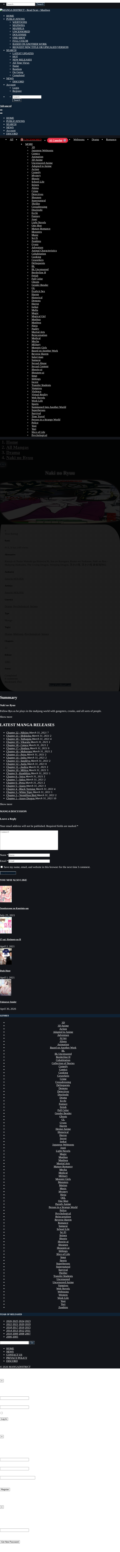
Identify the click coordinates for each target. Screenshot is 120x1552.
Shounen (36, 197)
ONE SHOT (18, 37)
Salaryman (37, 356)
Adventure (37, 247)
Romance (111, 139)
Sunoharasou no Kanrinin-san (14, 908)
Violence (36, 391)
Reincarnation (39, 335)
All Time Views (20, 62)
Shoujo (35, 178)
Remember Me (11, 1413)
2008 (21, 1333)
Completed (18, 75)
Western (63, 1294)
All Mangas (17, 447)
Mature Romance (41, 228)
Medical (36, 338)
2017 (15, 1327)
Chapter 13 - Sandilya (18, 760)
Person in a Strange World (46, 419)
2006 (9, 1336)
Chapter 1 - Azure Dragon (20, 798)
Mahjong (18, 634)
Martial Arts (38, 331)
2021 (15, 1324)
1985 (7, 661)
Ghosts (35, 281)
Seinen (35, 184)
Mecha (35, 341)
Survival (36, 413)
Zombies (36, 241)
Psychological (39, 435)
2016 (21, 1327)
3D (33, 147)
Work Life (37, 400)
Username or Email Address (15, 1526)
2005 (15, 1336)
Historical (37, 297)
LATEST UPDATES (23, 53)
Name (15, 65)
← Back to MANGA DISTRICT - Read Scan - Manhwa (30, 1430)
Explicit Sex (38, 291)
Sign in (4, 1387)
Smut (34, 375)
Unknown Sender (8, 1002)
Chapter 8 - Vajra (16, 776)
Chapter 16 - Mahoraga (19, 751)
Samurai (36, 360)
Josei (34, 219)
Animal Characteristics (44, 250)
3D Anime (37, 159)
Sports (35, 403)
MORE (29, 144)
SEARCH (11, 50)
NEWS (10, 78)
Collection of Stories (63, 1063)
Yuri (34, 428)
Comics (36, 153)
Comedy (36, 172)
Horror (35, 303)
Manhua (36, 319)
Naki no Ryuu (19, 457)
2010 (9, 1333)
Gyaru (35, 244)
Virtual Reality (40, 394)
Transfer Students (41, 385)
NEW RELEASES (22, 59)
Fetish (35, 275)
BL (33, 266)
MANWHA (18, 25)
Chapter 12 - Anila (16, 763)
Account (11, 84)
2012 (21, 1330)
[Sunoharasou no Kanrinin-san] (6, 901)
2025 (15, 1321)
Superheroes (38, 410)
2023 (28, 1321)
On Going (17, 72)
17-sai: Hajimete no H (10, 939)
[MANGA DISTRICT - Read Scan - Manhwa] (25, 10)
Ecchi (35, 213)
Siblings (36, 378)
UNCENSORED (21, 31)
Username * (6, 1456)
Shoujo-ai (37, 369)
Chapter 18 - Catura (17, 745)
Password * (6, 1403)
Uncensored (63, 1279)
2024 (21, 1321)
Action (35, 169)
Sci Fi (35, 238)
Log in (3, 1495)
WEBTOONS (19, 22)
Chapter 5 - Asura (16, 785)
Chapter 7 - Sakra (16, 779)
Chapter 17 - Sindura (18, 748)
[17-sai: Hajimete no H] (6, 932)
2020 (21, 1324)
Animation (37, 156)
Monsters (37, 231)
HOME (10, 15)
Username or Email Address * (16, 1394)
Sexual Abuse (39, 363)
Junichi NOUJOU (14, 578)
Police (35, 422)
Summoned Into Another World (49, 407)
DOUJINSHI (19, 34)
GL (33, 288)
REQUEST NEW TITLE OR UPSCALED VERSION (40, 47)
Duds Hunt (5, 970)
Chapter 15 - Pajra (16, 754)
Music (35, 234)
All (11, 139)
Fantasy (36, 216)
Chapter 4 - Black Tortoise (21, 789)
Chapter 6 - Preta (15, 782)
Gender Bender (40, 285)
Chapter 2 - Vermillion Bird (21, 795)
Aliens (35, 188)
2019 (28, 1324)
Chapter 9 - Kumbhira (18, 773)
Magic (35, 313)
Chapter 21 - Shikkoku (19, 735)
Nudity (35, 328)
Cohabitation (39, 253)
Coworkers (38, 259)
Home (12, 442)
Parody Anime (63, 1204)
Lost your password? (11, 1424)
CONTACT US (14, 1354)
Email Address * (9, 1465)
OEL (63, 1197)
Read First (54, 684)
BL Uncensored (40, 269)
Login (15, 87)
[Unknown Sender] (5, 994)
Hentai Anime (63, 1129)
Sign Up (5, 1443)
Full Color (37, 278)
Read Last (65, 684)
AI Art (63, 1038)
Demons (36, 300)
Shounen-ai (38, 372)
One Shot (37, 225)
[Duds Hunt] (6, 963)
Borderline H (39, 272)
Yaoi (34, 425)
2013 (15, 1330)
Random (17, 69)
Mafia (35, 310)
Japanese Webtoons (42, 150)
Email (3, 860)
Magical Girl (39, 316)
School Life (38, 181)
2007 (28, 1333)
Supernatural (39, 200)
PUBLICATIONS (15, 19)
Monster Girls (39, 347)
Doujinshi (37, 209)
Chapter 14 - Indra (16, 757)
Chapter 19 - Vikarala (18, 742)
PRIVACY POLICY (16, 1357)
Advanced (5, 106)
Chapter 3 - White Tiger (19, 792)
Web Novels (38, 397)
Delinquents (38, 263)
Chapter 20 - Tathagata (19, 738)
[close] (1, 113)
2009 (15, 1333)
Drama (95, 139)
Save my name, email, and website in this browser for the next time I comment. (47, 867)
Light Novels (39, 222)
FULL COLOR (20, 40)
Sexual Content (40, 366)
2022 (9, 1324)
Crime (35, 191)
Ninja (35, 325)
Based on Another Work (45, 350)
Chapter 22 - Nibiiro (17, 732)
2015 (28, 1327)
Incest (35, 382)
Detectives (37, 194)
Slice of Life (38, 432)
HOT (15, 56)
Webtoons (79, 139)
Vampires (37, 388)
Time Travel (38, 416)
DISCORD (18, 81)
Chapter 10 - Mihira (17, 770)
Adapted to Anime (42, 166)
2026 (9, 1321)
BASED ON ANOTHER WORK (29, 44)
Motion (63, 1185)
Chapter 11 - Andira (17, 767)
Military (36, 344)
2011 (27, 1330)
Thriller (36, 203)
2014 (9, 1330)
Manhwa (36, 322)
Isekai (35, 306)
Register (17, 90)
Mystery (36, 175)
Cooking (36, 256)
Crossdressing (39, 206)
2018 (9, 1327)
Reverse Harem (40, 353)
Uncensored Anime (42, 162)
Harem (35, 294)
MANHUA (18, 28)
